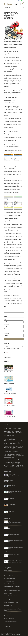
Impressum (18, 634)
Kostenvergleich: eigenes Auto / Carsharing (10, 583)
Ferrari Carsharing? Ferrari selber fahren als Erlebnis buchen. (13, 590)
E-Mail (6, 352)
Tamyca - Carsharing (11, 511)
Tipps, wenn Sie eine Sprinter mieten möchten (11, 621)
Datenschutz (7, 634)
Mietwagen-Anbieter (18, 440)
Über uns (2, 634)
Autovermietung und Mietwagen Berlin (10, 573)
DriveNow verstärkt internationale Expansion (15, 560)
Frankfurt (9, 454)
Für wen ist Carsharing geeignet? (9, 581)
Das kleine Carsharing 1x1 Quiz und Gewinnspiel (11, 613)
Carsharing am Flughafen (8, 593)
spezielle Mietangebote (9, 457)
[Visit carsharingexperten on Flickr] (22, 1)
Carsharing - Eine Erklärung (8, 570)
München (15, 453)
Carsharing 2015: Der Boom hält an (13, 554)
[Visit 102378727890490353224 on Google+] (21, 1)
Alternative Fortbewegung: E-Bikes (9, 618)
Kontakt (13, 634)
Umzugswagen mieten (7, 623)
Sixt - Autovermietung (11, 504)
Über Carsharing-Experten (8, 599)
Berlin (5, 454)
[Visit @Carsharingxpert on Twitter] (19, 1)
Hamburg (19, 453)
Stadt (5, 319)
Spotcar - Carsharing (11, 480)
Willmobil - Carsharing (11, 474)
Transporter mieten (7, 626)
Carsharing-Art (6, 328)
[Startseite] (14, 4)
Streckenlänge (6, 324)
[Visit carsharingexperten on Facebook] (18, 1)
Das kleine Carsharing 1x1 (8, 605)
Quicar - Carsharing (11, 498)
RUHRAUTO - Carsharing (11, 485)
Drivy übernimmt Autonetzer (12, 521)
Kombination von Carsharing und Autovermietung (11, 575)
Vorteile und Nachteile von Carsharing (9, 578)
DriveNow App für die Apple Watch (13, 534)
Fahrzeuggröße (6, 333)
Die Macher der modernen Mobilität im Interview (11, 602)
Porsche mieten (6, 615)
